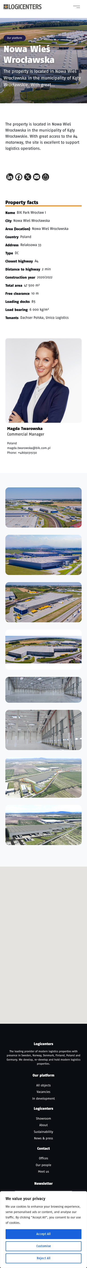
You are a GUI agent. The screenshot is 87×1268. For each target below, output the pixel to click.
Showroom (43, 1118)
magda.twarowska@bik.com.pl (28, 448)
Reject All (43, 1258)
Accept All (43, 1234)
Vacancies (43, 1092)
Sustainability (43, 1132)
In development (43, 1098)
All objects (43, 1085)
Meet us (43, 1171)
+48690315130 (27, 453)
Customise (43, 1246)
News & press (43, 1138)
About (43, 1125)
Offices (43, 1158)
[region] (43, 1229)
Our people (43, 1165)
